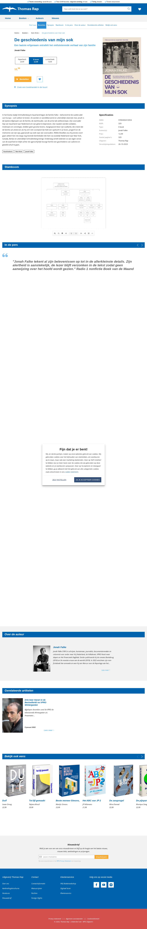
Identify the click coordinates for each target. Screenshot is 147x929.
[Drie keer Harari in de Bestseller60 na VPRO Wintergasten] (29, 715)
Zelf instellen (59, 480)
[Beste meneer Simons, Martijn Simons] (68, 786)
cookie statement (71, 472)
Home (8, 18)
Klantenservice (65, 893)
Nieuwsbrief (6, 898)
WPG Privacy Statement (64, 861)
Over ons (5, 883)
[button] (142, 245)
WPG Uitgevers (88, 922)
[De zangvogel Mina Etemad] (121, 786)
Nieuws (55, 18)
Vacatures (6, 893)
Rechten (34, 893)
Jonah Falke (29, 151)
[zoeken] (129, 9)
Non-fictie (19, 151)
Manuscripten (36, 888)
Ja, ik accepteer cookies (88, 480)
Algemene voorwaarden (74, 919)
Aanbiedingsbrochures (10, 888)
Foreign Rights (36, 898)
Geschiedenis (8, 151)
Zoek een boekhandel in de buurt (32, 87)
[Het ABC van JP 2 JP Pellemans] (95, 786)
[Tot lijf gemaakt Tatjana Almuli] (41, 786)
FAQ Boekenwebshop (68, 883)
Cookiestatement (93, 919)
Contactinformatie (38, 883)
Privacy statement (54, 919)
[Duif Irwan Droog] (14, 786)
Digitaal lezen (65, 888)
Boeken (23, 18)
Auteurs (40, 18)
